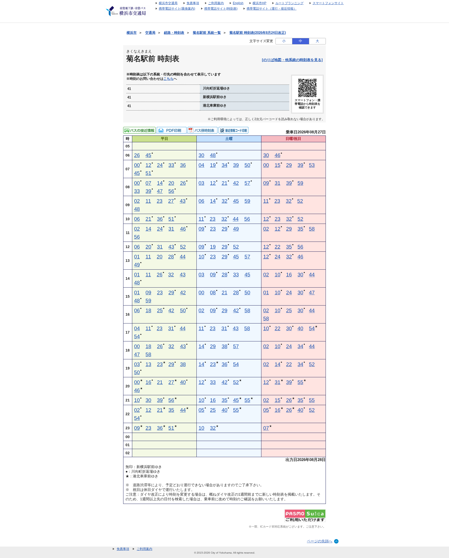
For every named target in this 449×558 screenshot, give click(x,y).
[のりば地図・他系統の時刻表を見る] (292, 60)
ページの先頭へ (319, 541)
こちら (168, 79)
